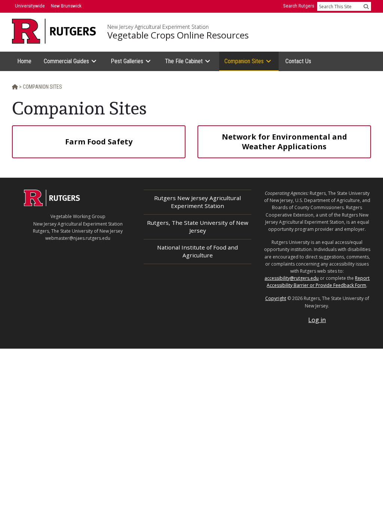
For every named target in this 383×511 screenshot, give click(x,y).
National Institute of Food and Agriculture (197, 251)
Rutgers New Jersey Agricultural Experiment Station (197, 201)
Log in (317, 320)
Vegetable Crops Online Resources (178, 35)
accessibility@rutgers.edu (291, 278)
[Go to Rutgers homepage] (52, 204)
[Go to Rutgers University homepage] (54, 31)
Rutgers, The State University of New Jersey (197, 226)
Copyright (275, 298)
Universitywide (30, 6)
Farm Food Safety (98, 142)
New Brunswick (66, 6)
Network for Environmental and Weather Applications (284, 142)
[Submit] (366, 6)
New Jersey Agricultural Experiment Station (158, 27)
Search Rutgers (298, 6)
